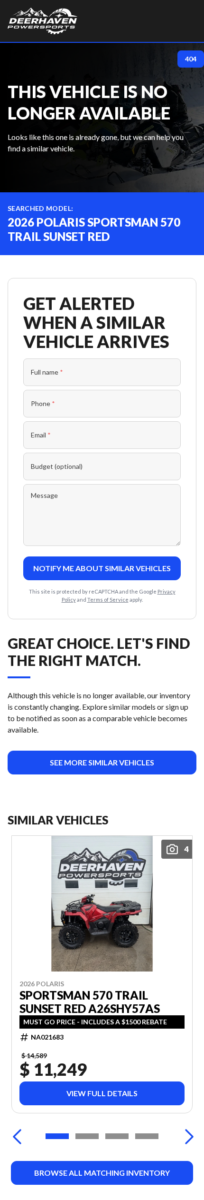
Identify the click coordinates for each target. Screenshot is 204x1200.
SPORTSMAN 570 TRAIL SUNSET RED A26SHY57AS (89, 1002)
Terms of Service (108, 599)
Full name (47, 372)
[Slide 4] (146, 1136)
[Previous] (17, 1136)
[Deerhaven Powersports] (42, 21)
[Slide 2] (87, 1136)
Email (41, 435)
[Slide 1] (57, 1136)
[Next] (186, 1136)
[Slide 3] (117, 1136)
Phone (43, 403)
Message (44, 495)
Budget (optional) (57, 466)
